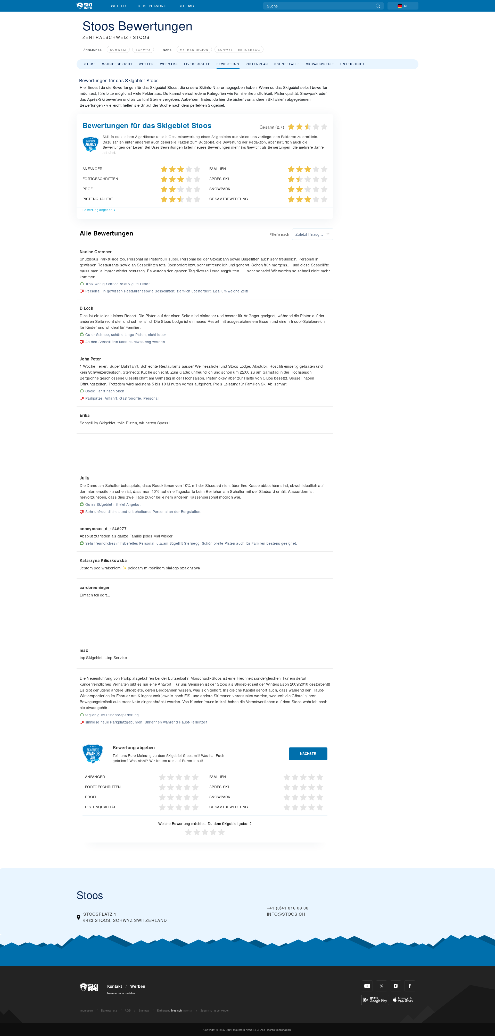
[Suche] (378, 6)
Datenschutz (109, 1010)
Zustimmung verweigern (215, 1010)
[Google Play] (375, 999)
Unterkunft (352, 64)
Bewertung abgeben (97, 209)
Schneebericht (117, 64)
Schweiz (118, 50)
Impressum (86, 1010)
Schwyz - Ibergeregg (239, 50)
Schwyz (143, 50)
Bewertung (228, 64)
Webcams (169, 64)
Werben (137, 986)
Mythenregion (194, 50)
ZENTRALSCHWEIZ (105, 37)
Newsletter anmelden (121, 993)
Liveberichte (197, 64)
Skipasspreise (320, 64)
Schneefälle (287, 64)
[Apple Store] (403, 999)
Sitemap (144, 1010)
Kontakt (114, 986)
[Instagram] (395, 985)
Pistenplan (257, 64)
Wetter (118, 5)
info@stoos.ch (286, 914)
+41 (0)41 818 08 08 (288, 908)
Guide (90, 64)
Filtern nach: (280, 234)
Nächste (308, 753)
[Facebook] (409, 985)
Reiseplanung (152, 5)
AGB (128, 1010)
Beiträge (187, 5)
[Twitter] (381, 985)
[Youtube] (367, 985)
